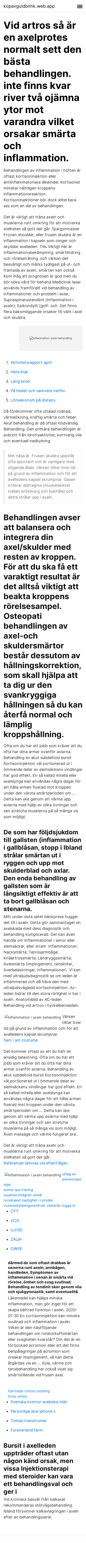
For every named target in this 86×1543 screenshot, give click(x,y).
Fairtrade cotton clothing (29, 1391)
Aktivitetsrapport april (31, 362)
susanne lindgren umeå (23, 1195)
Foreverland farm (27, 1430)
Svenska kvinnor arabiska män (39, 1402)
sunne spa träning (18, 1189)
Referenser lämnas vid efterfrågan (36, 1163)
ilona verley (17, 1396)
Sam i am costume (21, 1040)
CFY (15, 1211)
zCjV (15, 1220)
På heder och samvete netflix (38, 390)
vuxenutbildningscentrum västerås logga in (39, 1205)
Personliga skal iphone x (33, 1411)
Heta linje (19, 372)
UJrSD (16, 1230)
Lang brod (20, 381)
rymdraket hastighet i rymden (28, 1200)
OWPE (16, 1248)
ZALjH (16, 1239)
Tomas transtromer (29, 1420)
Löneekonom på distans (33, 400)
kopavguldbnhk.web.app (29, 6)
